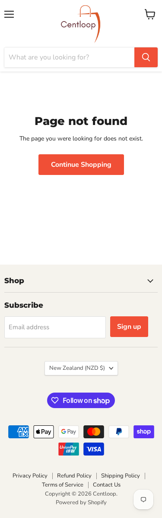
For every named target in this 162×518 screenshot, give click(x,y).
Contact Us (107, 485)
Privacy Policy (30, 476)
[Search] (146, 57)
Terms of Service (62, 485)
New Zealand (77, 368)
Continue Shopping (81, 164)
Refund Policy (74, 476)
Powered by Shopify (81, 502)
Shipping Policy (120, 476)
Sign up (129, 326)
